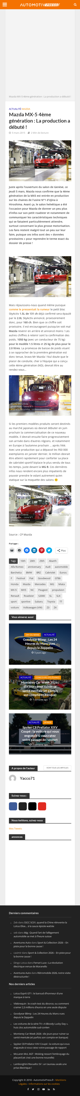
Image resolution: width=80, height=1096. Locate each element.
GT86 (57, 578)
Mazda (26, 109)
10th (22, 561)
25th (41, 561)
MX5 (23, 590)
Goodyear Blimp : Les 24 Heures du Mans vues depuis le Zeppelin (40, 644)
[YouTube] (42, 806)
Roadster (29, 595)
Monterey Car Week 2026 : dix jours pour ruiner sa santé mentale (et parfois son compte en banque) (40, 688)
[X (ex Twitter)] (23, 806)
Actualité (15, 109)
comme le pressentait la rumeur (29, 309)
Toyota (51, 601)
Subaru (39, 601)
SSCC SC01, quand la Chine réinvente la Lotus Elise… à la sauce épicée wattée (40, 924)
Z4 (55, 607)
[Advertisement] (40, 53)
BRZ (38, 572)
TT (61, 601)
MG (52, 584)
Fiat (31, 578)
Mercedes (40, 584)
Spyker (47, 722)
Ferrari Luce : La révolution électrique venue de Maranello (38, 964)
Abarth (53, 561)
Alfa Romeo (17, 566)
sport (14, 601)
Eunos (63, 572)
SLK (58, 595)
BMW (29, 572)
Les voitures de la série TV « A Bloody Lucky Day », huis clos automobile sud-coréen (41, 1025)
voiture (15, 607)
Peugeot (43, 590)
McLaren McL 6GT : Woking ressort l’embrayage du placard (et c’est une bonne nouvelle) (41, 1055)
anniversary (34, 566)
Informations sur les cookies (44, 1083)
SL (50, 595)
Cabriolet (50, 572)
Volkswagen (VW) (32, 607)
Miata (61, 584)
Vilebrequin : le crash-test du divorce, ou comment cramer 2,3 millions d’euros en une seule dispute (41, 1005)
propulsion (58, 590)
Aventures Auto (22, 942)
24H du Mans (32, 634)
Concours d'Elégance (48, 677)
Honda (14, 584)
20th (32, 561)
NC (32, 590)
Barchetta (16, 572)
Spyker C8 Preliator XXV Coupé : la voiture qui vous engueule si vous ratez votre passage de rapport (40, 733)
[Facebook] (13, 806)
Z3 (48, 607)
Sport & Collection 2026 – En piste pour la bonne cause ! (41, 944)
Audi (47, 566)
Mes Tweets (15, 828)
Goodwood (44, 578)
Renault (15, 595)
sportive (25, 601)
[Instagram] (32, 806)
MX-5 (14, 590)
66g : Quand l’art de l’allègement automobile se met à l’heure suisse (36, 934)
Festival (21, 578)
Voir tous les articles (57, 767)
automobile (61, 566)
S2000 (41, 595)
